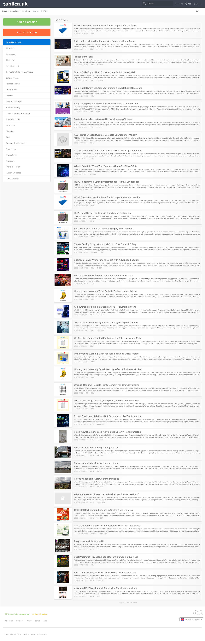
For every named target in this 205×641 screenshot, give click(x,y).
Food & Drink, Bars (14, 101)
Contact (19, 621)
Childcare (10, 48)
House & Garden (13, 119)
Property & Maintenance (16, 143)
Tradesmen (11, 149)
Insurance (10, 125)
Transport (10, 161)
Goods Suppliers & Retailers (18, 113)
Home (4, 11)
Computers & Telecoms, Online (19, 72)
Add (45, 621)
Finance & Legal (13, 84)
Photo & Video (12, 90)
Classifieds (15, 11)
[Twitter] (201, 612)
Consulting (10, 54)
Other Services (12, 179)
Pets (8, 137)
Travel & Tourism (13, 167)
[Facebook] (195, 612)
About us (9, 621)
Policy (29, 621)
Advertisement (12, 66)
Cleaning (10, 60)
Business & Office (40, 11)
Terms (37, 621)
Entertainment (12, 78)
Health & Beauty (13, 107)
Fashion (9, 95)
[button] (191, 619)
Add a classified (26, 22)
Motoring (10, 131)
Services (26, 11)
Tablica (26, 634)
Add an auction (27, 32)
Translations (11, 155)
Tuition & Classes (13, 173)
